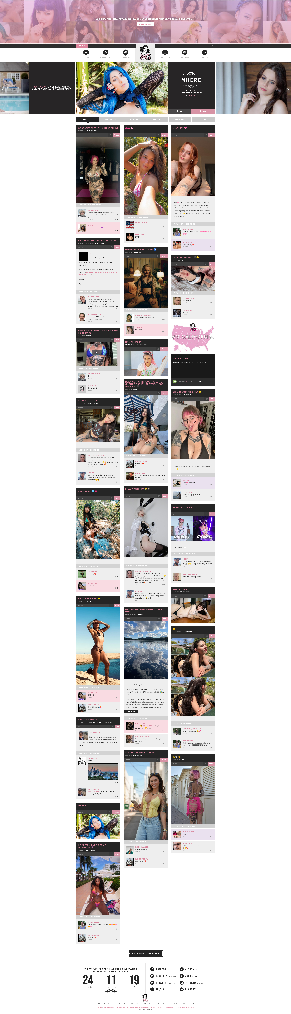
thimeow (189, 592)
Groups (125, 57)
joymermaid (189, 394)
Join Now (40, 86)
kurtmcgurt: (95, 210)
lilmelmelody (143, 492)
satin (186, 510)
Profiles (106, 57)
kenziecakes (91, 131)
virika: (91, 225)
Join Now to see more (145, 953)
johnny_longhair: (192, 729)
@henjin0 (148, 726)
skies (135, 389)
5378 (203, 111)
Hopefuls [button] (134, 119)
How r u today (88, 400)
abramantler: (95, 314)
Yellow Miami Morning (140, 753)
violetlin (137, 252)
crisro (192, 96)
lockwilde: (94, 789)
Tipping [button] (203, 119)
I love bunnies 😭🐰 (137, 489)
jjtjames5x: (189, 298)
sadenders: (94, 297)
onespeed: (140, 234)
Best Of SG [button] (88, 119)
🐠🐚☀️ (176, 757)
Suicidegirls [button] (111, 119)
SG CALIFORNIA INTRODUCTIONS (97, 240)
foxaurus (93, 403)
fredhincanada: (143, 737)
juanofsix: (93, 571)
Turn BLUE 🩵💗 (87, 491)
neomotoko (138, 755)
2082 (187, 381)
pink (182, 759)
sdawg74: (93, 758)
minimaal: (188, 310)
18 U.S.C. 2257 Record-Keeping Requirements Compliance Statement (139, 1008)
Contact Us (178, 1008)
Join (86, 57)
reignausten (189, 131)
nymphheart (133, 342)
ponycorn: (188, 832)
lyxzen (92, 253)
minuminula (143, 344)
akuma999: (188, 229)
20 (118, 247)
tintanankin (94, 494)
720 (181, 111)
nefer (88, 601)
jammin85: (140, 473)
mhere (82, 805)
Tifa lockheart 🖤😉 (186, 257)
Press (185, 1004)
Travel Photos (88, 719)
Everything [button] (180, 119)
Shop (205, 57)
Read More (131, 711)
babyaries (90, 335)
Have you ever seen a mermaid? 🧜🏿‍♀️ (92, 846)
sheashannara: (191, 574)
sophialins (90, 850)
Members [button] (157, 119)
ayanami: (93, 583)
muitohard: (141, 222)
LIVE (194, 1004)
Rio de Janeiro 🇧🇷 (89, 598)
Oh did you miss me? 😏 (187, 392)
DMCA (104, 1008)
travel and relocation (102, 722)
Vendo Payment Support (188, 1008)
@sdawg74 (93, 791)
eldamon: (188, 492)
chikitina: (140, 723)
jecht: (91, 473)
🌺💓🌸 (129, 128)
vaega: (139, 327)
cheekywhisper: (96, 455)
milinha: (187, 480)
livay (183, 260)
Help (165, 1004)
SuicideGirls (145, 46)
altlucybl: (188, 242)
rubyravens (181, 589)
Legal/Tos (99, 1008)
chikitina (141, 614)
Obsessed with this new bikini (98, 128)
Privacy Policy (110, 1008)
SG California (98, 243)
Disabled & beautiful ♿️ (141, 249)
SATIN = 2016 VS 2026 (185, 507)
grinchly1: (93, 386)
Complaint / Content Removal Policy (165, 1008)
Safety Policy (118, 1008)
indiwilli (137, 131)
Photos (165, 57)
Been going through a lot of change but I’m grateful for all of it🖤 (144, 384)
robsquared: (142, 847)
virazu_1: (187, 844)
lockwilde (94, 732)
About (175, 1004)
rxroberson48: (143, 315)
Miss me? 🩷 (180, 128)
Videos (185, 57)
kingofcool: (142, 461)
